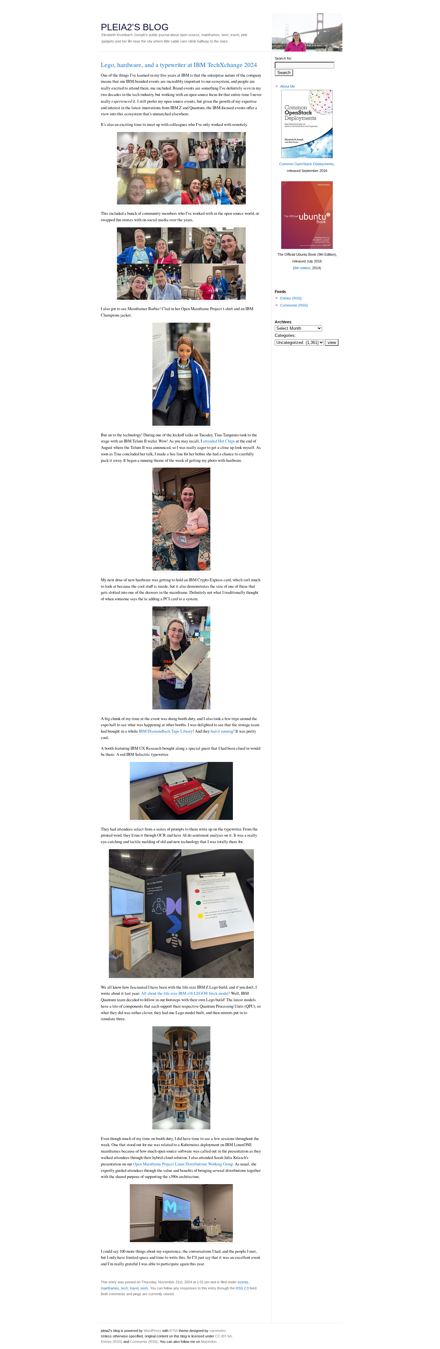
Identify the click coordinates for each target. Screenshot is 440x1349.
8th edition (302, 268)
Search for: (283, 58)
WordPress (152, 1331)
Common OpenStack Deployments (306, 164)
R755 (173, 1331)
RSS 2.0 (242, 1288)
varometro (217, 1331)
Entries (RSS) (291, 298)
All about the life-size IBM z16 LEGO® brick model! (185, 993)
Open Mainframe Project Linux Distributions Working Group (183, 1164)
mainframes (110, 1288)
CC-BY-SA (223, 1336)
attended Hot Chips (219, 441)
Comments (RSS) (294, 305)
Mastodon (208, 1342)
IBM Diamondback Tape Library (166, 731)
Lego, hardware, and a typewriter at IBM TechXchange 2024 (179, 64)
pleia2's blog (135, 27)
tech (124, 1288)
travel (134, 1288)
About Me (287, 86)
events (243, 1282)
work (144, 1288)
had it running (222, 731)
